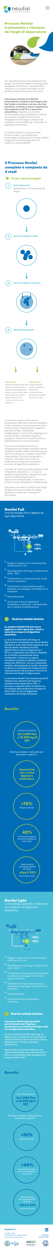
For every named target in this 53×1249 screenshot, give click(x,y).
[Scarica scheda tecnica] (7, 619)
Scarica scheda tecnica (28, 619)
